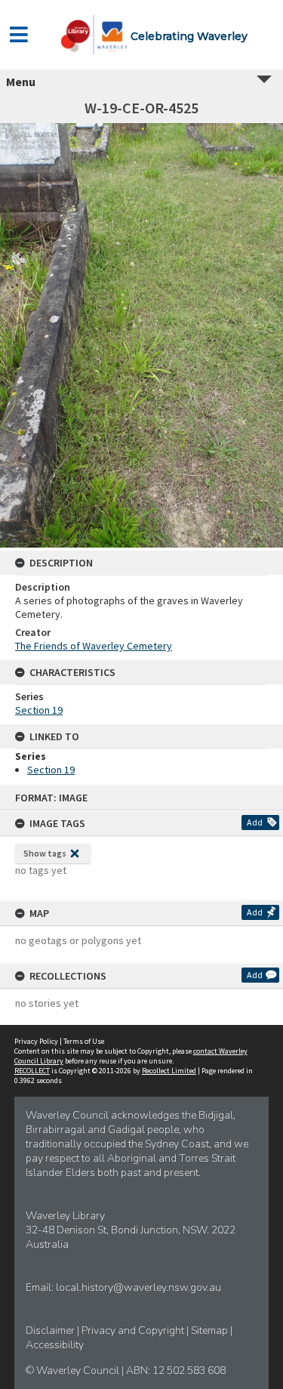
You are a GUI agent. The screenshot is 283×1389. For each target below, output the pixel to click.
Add (255, 822)
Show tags (44, 853)
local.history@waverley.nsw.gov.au (138, 1287)
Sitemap (210, 1330)
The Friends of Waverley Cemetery (93, 646)
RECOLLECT (32, 1071)
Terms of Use (83, 1041)
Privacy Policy (36, 1041)
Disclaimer (51, 1330)
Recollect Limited (169, 1071)
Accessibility (55, 1345)
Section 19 (39, 710)
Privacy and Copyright (134, 1330)
